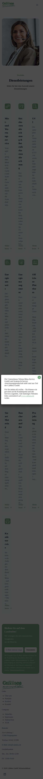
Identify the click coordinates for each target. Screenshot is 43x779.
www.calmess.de (27, 396)
